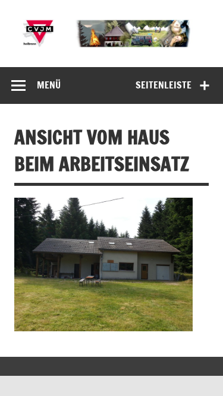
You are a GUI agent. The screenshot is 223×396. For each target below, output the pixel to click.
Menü (49, 84)
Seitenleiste (163, 84)
